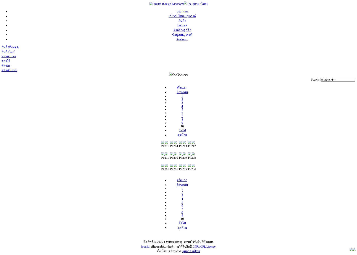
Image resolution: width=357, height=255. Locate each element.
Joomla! (145, 246)
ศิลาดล (6, 65)
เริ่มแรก (182, 87)
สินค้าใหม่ (8, 51)
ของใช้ (5, 60)
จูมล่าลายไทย (191, 251)
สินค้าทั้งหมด (10, 47)
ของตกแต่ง (8, 56)
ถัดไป (182, 130)
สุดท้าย (182, 135)
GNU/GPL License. (204, 246)
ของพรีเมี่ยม (9, 70)
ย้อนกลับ (182, 92)
